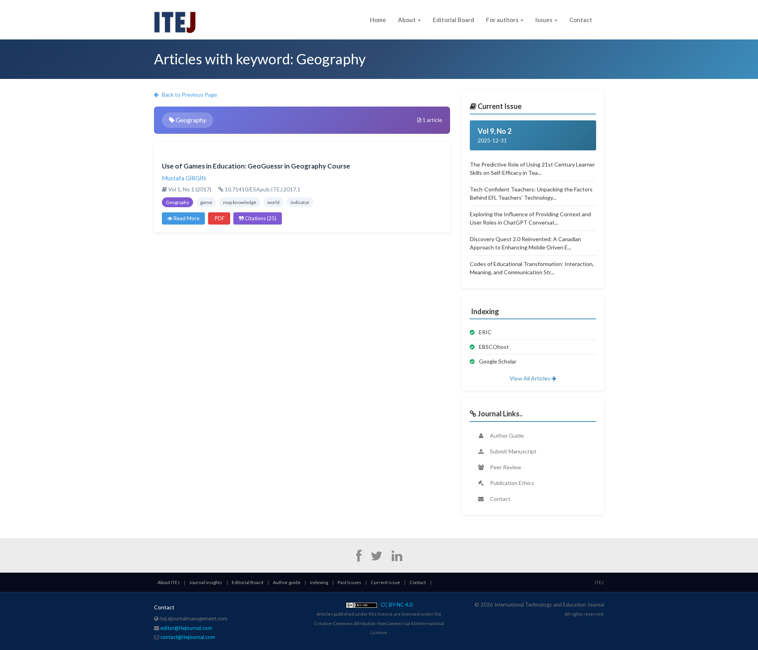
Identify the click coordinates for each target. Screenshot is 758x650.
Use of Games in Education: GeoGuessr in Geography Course (256, 166)
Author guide (286, 582)
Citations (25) (260, 218)
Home (378, 19)
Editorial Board (453, 19)
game (206, 202)
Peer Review (505, 467)
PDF (219, 218)
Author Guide (506, 435)
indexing (319, 582)
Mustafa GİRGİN (184, 178)
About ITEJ (169, 582)
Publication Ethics (511, 483)
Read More (186, 218)
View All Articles (531, 378)
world (273, 202)
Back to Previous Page (189, 94)
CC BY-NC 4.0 (396, 604)
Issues (544, 19)
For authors (503, 19)
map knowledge (239, 202)
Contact (580, 19)
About (407, 19)
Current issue (385, 582)
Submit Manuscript (513, 451)
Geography (177, 202)
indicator (300, 202)
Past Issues (349, 582)
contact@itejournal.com (187, 637)
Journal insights (205, 582)
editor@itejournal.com (186, 628)
